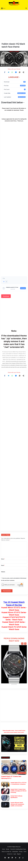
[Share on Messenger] (15, 72)
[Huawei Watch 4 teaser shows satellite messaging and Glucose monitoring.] (5, 791)
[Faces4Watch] (14, 3)
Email (3, 565)
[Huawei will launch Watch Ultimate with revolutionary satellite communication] (5, 804)
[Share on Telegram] (8, 72)
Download (23, 288)
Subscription (15, 851)
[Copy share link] (19, 72)
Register (19, 854)
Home (3, 849)
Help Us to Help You (6, 851)
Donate (7, 849)
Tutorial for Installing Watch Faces (18, 849)
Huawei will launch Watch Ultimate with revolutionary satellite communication (17, 804)
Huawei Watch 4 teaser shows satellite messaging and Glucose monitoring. (18, 791)
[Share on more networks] (23, 72)
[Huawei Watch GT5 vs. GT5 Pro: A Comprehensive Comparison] (5, 784)
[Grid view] (4, 281)
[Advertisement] (14, 25)
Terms (25, 851)
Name (3, 559)
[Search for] (26, 8)
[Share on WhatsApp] (12, 72)
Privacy (20, 851)
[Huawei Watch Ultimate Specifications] (5, 798)
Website (3, 571)
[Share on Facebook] (4, 72)
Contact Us (9, 854)
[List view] (6, 281)
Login (14, 854)
